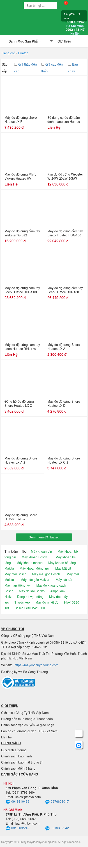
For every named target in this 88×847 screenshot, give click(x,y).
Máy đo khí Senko (32, 591)
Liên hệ (6, 737)
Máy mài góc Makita (35, 579)
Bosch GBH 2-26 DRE (30, 608)
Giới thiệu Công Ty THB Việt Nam (25, 712)
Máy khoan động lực (34, 568)
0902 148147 (75, 31)
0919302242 (60, 828)
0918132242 (20, 828)
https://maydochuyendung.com (36, 665)
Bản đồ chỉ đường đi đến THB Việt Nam (29, 731)
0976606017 (60, 801)
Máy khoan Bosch (34, 557)
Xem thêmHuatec (44, 537)
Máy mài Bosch (15, 574)
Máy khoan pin (41, 551)
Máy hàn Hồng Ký (17, 585)
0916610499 (20, 801)
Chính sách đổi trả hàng (18, 768)
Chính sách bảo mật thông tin (22, 762)
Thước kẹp (22, 602)
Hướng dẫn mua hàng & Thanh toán (27, 718)
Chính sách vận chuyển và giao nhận (27, 725)
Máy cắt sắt (64, 579)
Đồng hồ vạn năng (30, 596)
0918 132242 (75, 24)
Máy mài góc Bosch (46, 574)
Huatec (23, 53)
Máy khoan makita (29, 562)
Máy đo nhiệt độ (46, 602)
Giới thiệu (64, 41)
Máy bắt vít (63, 568)
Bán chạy (73, 67)
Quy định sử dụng (14, 750)
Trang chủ (8, 53)
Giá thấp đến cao (25, 67)
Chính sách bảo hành (16, 756)
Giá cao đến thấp (52, 67)
